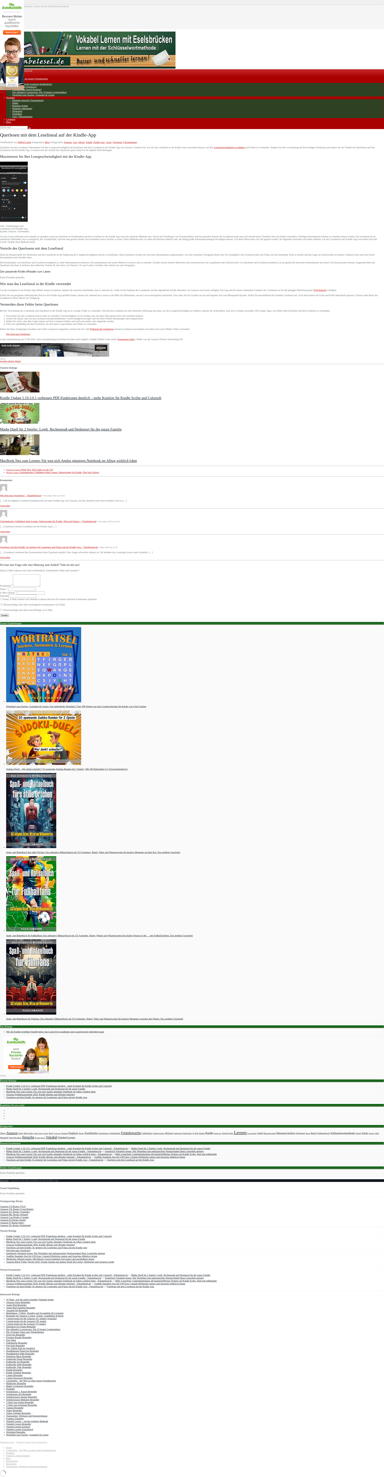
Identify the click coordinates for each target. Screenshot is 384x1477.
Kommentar (6, 585)
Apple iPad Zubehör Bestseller (20, 1307)
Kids (197, 1133)
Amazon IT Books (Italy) (12, 1222)
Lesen (108, 142)
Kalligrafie (187, 1133)
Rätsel (15, 103)
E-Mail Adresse (8, 592)
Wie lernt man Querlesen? (24, 87)
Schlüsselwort (323, 1133)
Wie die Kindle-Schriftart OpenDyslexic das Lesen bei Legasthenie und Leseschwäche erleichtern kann (55, 1031)
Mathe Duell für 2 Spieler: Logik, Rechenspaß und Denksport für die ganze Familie (61, 429)
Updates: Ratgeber (15, 1418)
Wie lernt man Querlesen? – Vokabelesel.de (20, 495)
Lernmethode (251, 1133)
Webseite (4, 596)
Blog (8, 122)
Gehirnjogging (159, 1133)
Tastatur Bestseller (14, 1408)
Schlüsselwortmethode (342, 1133)
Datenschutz (12, 1461)
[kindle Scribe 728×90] (54, 356)
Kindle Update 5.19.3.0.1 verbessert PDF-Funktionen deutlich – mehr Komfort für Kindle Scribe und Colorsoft (80, 398)
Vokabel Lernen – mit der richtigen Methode (27, 1421)
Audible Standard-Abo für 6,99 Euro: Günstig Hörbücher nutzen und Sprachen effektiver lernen (139, 1157)
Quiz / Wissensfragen (22, 116)
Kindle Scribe (227, 1133)
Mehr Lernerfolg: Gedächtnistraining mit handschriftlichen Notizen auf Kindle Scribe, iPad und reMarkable (166, 1154)
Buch (51, 1133)
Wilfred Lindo (24, 142)
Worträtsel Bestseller (16, 1432)
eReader (81, 1133)
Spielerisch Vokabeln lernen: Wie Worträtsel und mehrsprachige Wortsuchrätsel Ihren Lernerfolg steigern (154, 1151)
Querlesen (117, 142)
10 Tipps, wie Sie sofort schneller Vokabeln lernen (30, 1299)
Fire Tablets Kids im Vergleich (20, 1348)
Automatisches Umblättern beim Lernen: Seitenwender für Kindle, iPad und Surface (52, 472)
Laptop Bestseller (14, 1375)
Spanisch (4, 1137)
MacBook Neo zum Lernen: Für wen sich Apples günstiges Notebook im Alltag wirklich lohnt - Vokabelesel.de (59, 1154)
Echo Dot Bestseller (15, 1335)
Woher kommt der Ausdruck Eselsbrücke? (32, 84)
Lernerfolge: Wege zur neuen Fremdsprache (27, 79)
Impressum (11, 1464)
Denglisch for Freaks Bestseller (21, 1326)
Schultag (372, 1133)
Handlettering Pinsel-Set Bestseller (22, 1351)
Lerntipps (10, 119)
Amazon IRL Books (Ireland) (14, 1214)
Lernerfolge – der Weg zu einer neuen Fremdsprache (31, 1380)
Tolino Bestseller (14, 1410)
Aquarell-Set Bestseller (17, 1310)
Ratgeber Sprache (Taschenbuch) (28, 100)
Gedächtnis (146, 1133)
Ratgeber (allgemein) (22, 108)
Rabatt (308, 1133)
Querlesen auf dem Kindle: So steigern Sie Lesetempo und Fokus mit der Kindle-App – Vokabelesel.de (49, 547)
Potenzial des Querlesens (102, 329)
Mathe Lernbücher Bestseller (19, 1386)
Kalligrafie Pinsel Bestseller (19, 1359)
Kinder (202, 1133)
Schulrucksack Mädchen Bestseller (22, 1399)
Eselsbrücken (103, 1133)
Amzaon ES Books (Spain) (13, 1220)
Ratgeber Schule (20, 106)
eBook (81, 142)
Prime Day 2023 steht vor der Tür (29, 469)
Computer (57, 1133)
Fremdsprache (131, 1133)
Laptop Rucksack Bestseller (19, 1378)
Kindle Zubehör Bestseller (18, 1372)
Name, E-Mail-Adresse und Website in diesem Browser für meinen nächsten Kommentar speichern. (50, 599)
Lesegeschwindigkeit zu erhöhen (229, 147)
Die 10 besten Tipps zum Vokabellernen (25, 1332)
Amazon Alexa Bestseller (18, 1302)
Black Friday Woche (41, 1133)
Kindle (89, 142)
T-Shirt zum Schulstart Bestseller (21, 1405)
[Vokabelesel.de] (88, 68)
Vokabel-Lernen (66, 1137)
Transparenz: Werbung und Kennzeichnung (26, 1416)
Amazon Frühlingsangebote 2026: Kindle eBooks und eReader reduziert (40, 1094)
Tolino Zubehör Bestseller (18, 1413)
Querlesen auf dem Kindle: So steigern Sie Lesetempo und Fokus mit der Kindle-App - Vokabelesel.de (54, 1160)
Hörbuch (169, 1133)
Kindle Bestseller (14, 1370)
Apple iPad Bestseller (16, 1305)
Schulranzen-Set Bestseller (18, 1394)
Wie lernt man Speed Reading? (27, 89)
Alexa (3, 1133)
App (75, 142)
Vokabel (51, 1137)
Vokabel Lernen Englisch (18, 1426)
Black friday (29, 1133)
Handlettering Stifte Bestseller (20, 1353)
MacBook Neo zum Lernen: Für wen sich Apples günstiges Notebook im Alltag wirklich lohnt (68, 461)
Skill (377, 1133)
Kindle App (99, 142)
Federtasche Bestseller (16, 1343)
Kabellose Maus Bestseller (18, 1356)
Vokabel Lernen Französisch (19, 1429)
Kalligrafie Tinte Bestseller (18, 1367)
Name (3, 589)
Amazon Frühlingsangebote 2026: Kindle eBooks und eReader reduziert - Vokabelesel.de (48, 1157)
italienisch (178, 1133)
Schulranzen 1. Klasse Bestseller (21, 1391)
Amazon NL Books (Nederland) (15, 1225)
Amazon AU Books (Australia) (15, 1212)
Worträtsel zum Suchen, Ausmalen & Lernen (33, 95)
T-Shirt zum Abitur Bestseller (20, 1402)
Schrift (358, 1133)
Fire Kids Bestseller (15, 1345)
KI (193, 1133)
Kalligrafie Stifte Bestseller (19, 1364)
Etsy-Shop (11, 1340)
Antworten (5, 506)
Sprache (28, 1137)
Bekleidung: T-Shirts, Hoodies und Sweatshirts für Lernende (34, 1313)
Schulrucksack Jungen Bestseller (21, 1397)
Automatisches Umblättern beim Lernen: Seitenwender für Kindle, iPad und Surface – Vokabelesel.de (48, 521)
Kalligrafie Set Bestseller (18, 1362)
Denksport (17, 111)
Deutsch (64, 1133)
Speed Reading (15, 1138)
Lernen (240, 1132)
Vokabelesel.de (25, 70)
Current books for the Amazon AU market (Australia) (31, 1318)
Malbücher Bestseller (16, 1383)
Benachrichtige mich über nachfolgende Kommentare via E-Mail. (34, 604)
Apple (20, 1133)
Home (9, 1447)
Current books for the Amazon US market (26, 1324)
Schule (365, 1133)
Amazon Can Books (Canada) (14, 1217)
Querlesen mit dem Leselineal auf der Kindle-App (130, 1160)
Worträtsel (17, 114)
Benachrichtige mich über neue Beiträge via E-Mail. (28, 610)
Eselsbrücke (91, 1133)
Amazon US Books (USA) (13, 1206)
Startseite (4, 1180)
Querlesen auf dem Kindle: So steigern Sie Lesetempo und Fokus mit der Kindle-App (46, 1097)
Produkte (10, 97)
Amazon (68, 142)
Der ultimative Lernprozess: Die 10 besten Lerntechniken (39, 92)
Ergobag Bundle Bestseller (19, 1337)
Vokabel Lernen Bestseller (18, 1424)
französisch (115, 1133)
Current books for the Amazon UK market (26, 1321)
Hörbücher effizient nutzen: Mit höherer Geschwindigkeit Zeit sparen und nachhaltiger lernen (50, 1259)
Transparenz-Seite (125, 339)
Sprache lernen (40, 1138)
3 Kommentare (130, 142)
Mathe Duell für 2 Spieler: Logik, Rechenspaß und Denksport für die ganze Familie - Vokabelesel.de (53, 1151)
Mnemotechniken (285, 1133)
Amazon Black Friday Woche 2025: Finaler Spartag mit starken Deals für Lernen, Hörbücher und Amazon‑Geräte (60, 1262)
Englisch (73, 1133)
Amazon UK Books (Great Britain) (17, 1209)
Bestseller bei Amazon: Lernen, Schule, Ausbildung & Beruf (34, 1316)
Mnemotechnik (269, 1133)
